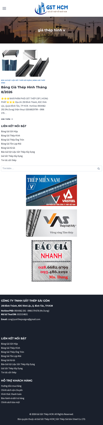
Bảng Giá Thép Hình (10, 135)
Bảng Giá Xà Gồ (8, 147)
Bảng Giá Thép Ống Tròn (12, 139)
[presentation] (25, 63)
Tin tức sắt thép (8, 160)
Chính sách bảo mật (10, 402)
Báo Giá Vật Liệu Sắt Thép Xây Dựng (16, 80)
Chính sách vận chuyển (12, 390)
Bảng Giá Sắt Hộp (9, 131)
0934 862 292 (20, 310)
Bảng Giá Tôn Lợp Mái (11, 143)
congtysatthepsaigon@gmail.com (24, 319)
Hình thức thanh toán (11, 394)
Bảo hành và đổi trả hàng (12, 398)
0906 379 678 (33, 310)
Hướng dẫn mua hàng (11, 385)
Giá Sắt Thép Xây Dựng (12, 156)
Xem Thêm (7, 119)
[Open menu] (4, 8)
